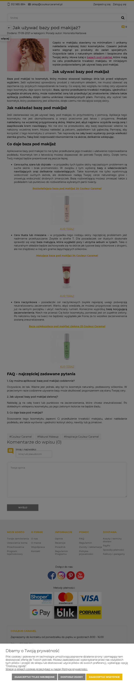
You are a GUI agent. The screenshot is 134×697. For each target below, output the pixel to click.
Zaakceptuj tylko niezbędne (34, 677)
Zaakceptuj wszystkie (104, 677)
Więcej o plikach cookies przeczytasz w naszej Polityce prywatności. (47, 669)
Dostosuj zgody (72, 677)
